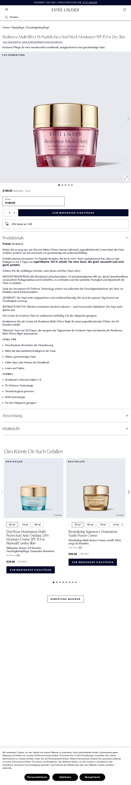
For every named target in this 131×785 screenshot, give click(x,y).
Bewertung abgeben (66, 599)
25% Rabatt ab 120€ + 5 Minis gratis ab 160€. (65, 2)
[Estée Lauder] (65, 9)
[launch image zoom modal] (125, 178)
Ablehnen (65, 777)
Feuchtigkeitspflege (38, 27)
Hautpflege (18, 27)
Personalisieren (37, 777)
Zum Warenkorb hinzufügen (73, 213)
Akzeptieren (92, 777)
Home (6, 27)
